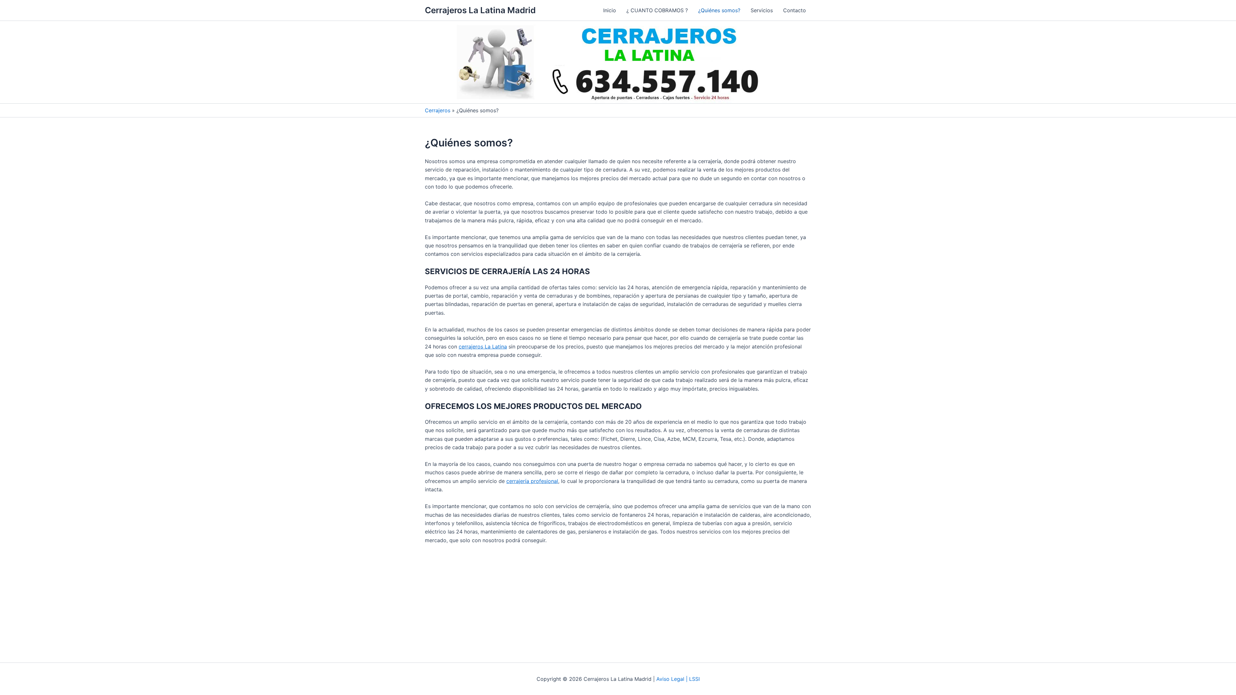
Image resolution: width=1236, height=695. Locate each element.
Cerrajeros (437, 110)
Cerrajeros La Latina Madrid (480, 10)
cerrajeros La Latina (483, 346)
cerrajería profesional (532, 481)
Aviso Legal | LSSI (678, 679)
